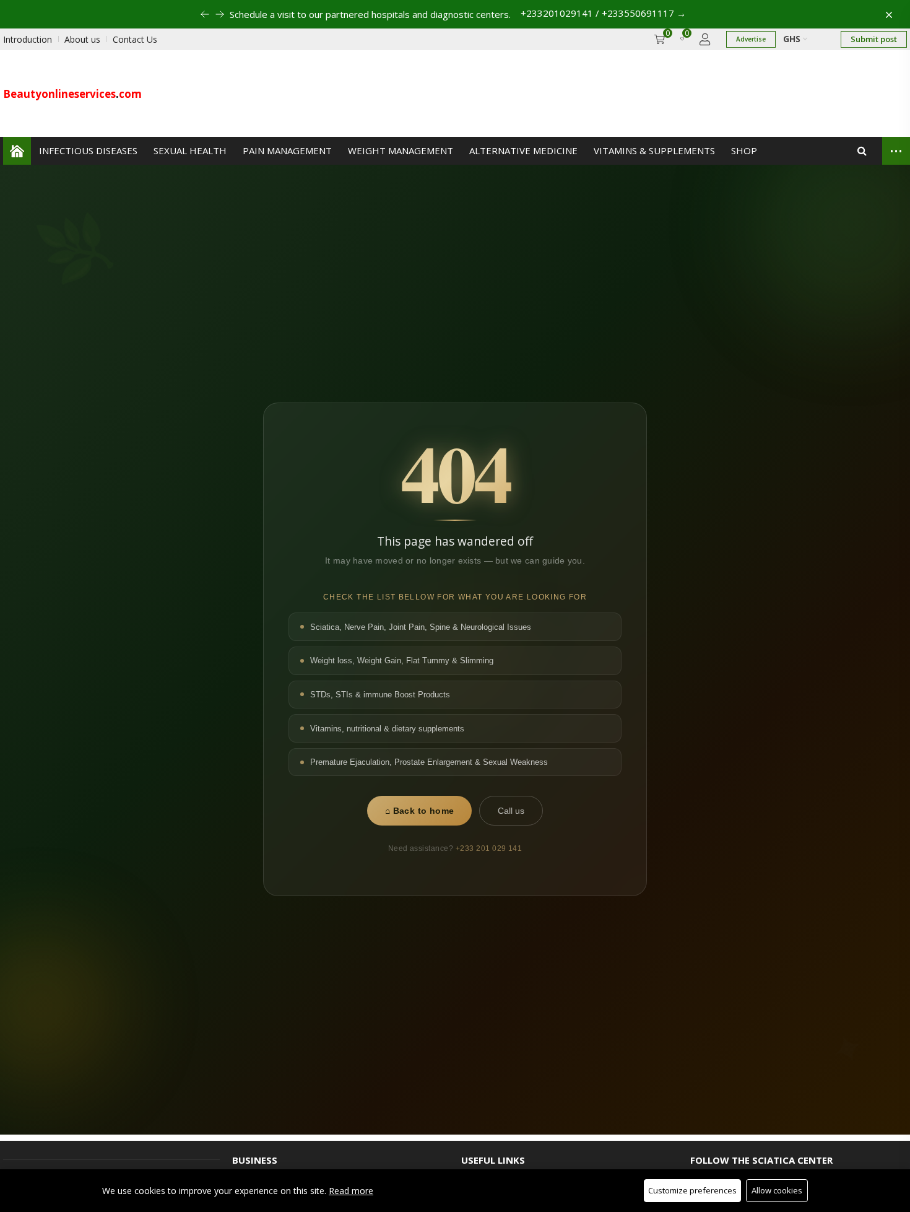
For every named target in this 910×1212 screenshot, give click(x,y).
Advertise (751, 39)
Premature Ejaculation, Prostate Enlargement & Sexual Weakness (429, 762)
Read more (351, 1191)
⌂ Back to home (419, 811)
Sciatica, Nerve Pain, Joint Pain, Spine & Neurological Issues (420, 627)
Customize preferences (692, 1190)
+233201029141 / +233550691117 (603, 13)
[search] (862, 151)
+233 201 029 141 (489, 848)
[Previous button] (220, 14)
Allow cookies (777, 1190)
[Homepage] (17, 151)
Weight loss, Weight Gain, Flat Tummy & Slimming (401, 661)
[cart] (659, 39)
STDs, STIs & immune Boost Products (380, 694)
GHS (793, 39)
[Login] (705, 39)
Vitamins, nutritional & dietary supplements (387, 728)
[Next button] (205, 14)
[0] (682, 39)
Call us (511, 811)
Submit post (874, 39)
